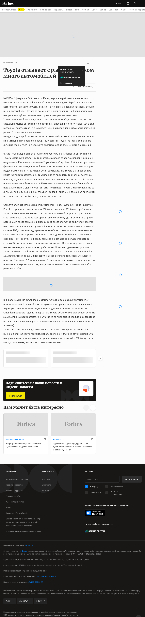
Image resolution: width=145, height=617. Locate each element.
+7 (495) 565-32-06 (35, 582)
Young (103, 9)
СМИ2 (8, 601)
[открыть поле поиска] (135, 3)
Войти (118, 3)
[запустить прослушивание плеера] (82, 62)
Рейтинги (32, 9)
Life (77, 9)
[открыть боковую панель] (128, 3)
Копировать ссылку (84, 86)
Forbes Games (12, 9)
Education (113, 9)
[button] (141, 3)
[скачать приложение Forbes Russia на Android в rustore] (95, 512)
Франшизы (45, 9)
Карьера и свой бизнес (15, 439)
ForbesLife (57, 439)
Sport (94, 9)
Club (123, 9)
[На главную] (8, 3)
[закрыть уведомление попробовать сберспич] (82, 70)
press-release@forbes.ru (46, 576)
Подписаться (15, 395)
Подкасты (58, 9)
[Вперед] (100, 358)
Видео (69, 9)
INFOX (38, 601)
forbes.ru (29, 545)
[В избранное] (45, 439)
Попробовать (66, 83)
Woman (85, 9)
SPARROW (23, 601)
